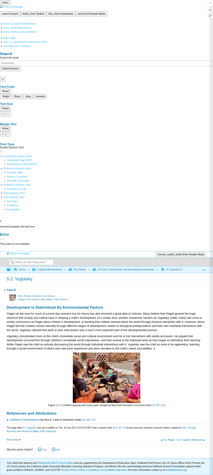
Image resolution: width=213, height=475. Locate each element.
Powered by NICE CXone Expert (55, 463)
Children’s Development (25, 419)
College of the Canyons (29, 299)
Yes (45, 449)
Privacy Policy (69, 470)
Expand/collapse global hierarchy (10, 270)
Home (22, 269)
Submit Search (10, 68)
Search (12, 262)
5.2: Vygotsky (29, 427)
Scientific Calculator (18, 180)
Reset (5, 91)
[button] (12, 205)
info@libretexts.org (176, 470)
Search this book (9, 57)
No (58, 449)
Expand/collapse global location (204, 268)
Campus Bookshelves (50, 269)
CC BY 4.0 (158, 405)
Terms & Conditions (89, 470)
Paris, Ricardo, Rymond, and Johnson (36, 296)
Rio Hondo (80, 269)
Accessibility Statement (114, 470)
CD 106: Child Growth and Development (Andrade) (126, 269)
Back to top (12, 439)
